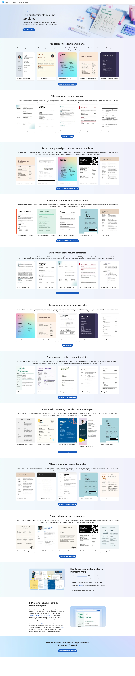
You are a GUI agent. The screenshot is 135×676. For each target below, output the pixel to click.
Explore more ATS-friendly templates (67, 241)
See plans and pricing (24, 2)
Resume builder (31, 11)
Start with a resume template (67, 650)
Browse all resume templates (67, 504)
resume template (82, 576)
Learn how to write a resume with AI (67, 188)
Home (24, 11)
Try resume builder (67, 136)
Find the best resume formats (67, 397)
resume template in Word (37, 624)
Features (14, 2)
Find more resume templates (67, 84)
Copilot (80, 585)
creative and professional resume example (40, 615)
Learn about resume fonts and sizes (68, 293)
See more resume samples (67, 556)
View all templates (29, 30)
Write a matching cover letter (67, 452)
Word (6, 2)
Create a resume (67, 345)
